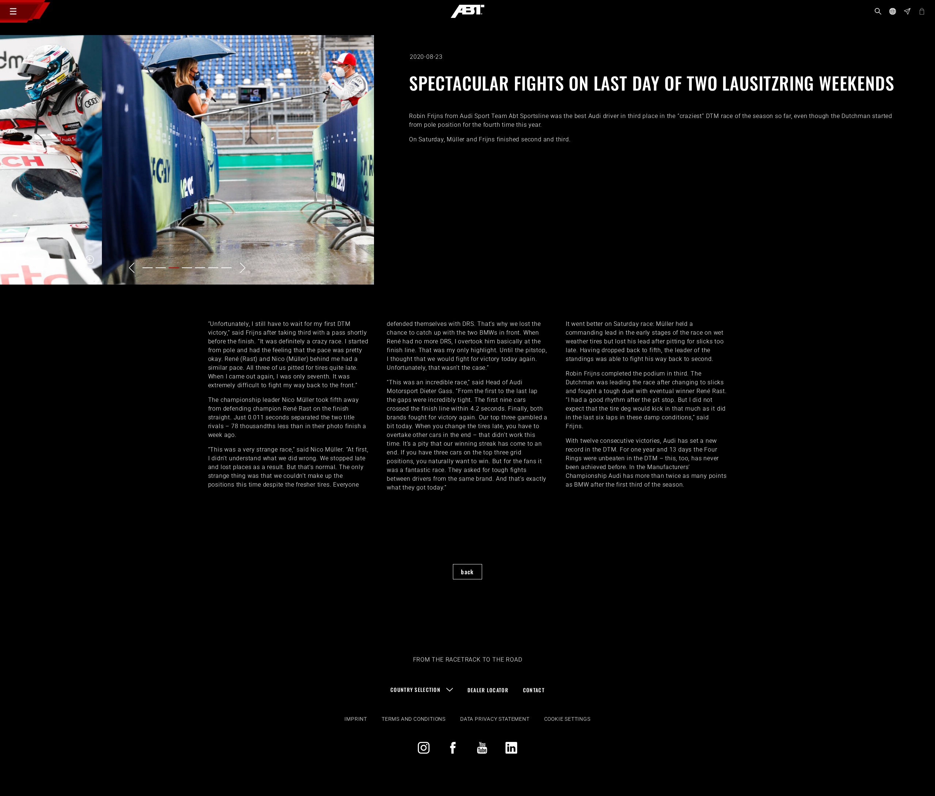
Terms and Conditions (414, 719)
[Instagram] (423, 747)
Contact (534, 690)
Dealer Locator (488, 690)
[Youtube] (482, 747)
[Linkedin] (511, 747)
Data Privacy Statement (495, 719)
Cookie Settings (567, 719)
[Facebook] (453, 747)
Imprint (355, 719)
